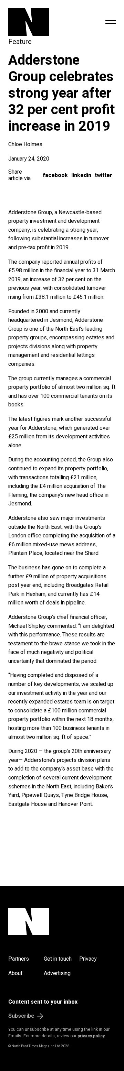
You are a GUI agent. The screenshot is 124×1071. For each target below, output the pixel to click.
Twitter (103, 175)
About (15, 973)
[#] (110, 22)
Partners (18, 959)
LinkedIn (81, 175)
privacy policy (91, 1036)
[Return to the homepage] (43, 22)
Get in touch (58, 959)
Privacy (88, 959)
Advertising (57, 973)
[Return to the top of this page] (62, 921)
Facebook (55, 175)
